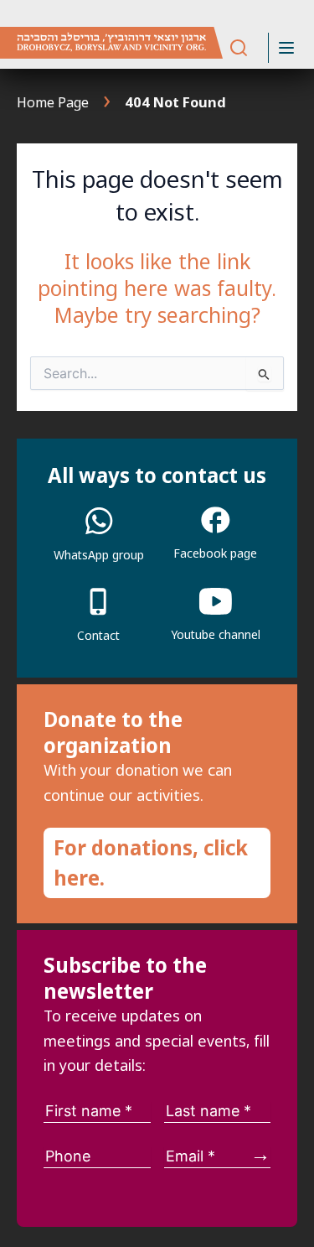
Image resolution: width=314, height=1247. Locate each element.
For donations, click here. (151, 862)
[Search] (239, 48)
